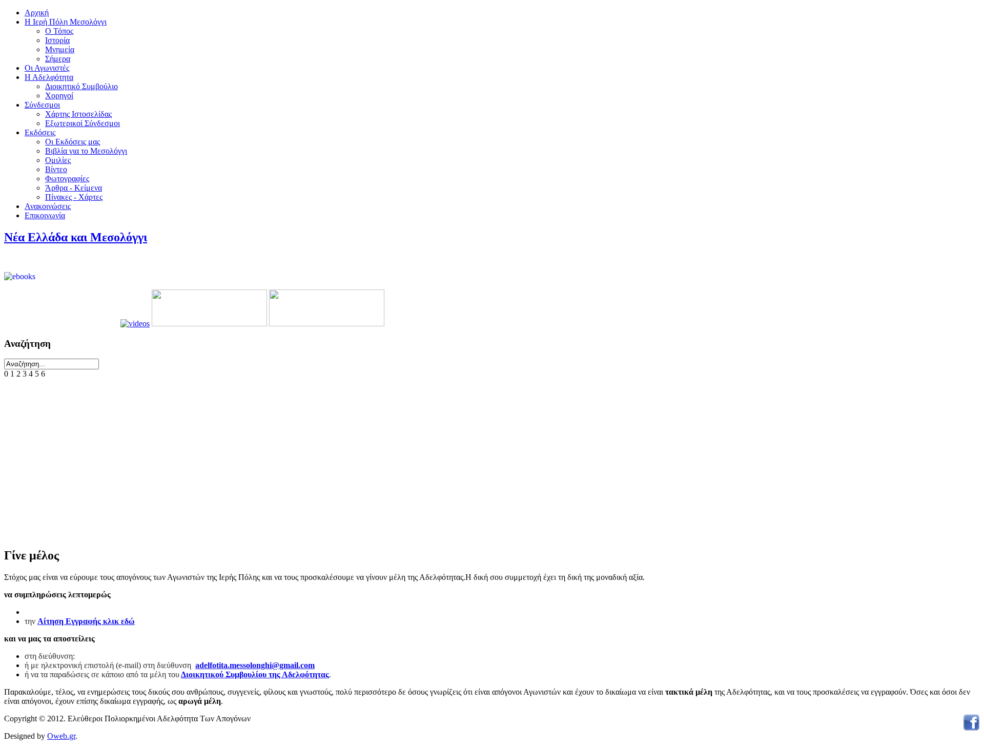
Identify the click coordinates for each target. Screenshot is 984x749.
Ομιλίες (58, 160)
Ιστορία (57, 40)
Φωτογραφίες (67, 178)
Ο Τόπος (59, 31)
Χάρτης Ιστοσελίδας (78, 114)
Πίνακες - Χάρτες (73, 197)
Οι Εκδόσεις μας (72, 141)
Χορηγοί (59, 95)
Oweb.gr (61, 736)
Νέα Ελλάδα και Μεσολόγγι (75, 237)
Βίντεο (56, 169)
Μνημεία (59, 49)
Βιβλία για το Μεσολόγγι (86, 151)
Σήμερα (57, 58)
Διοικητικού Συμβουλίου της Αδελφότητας (255, 674)
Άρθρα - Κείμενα (73, 187)
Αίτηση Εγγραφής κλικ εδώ (86, 621)
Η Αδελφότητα (49, 77)
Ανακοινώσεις (48, 206)
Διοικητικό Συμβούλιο (81, 86)
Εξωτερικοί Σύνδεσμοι (82, 123)
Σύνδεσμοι (42, 104)
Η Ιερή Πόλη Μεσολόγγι (66, 21)
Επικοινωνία (45, 215)
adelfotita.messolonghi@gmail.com (255, 665)
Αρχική (37, 12)
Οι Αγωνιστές (47, 68)
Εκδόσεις (40, 132)
